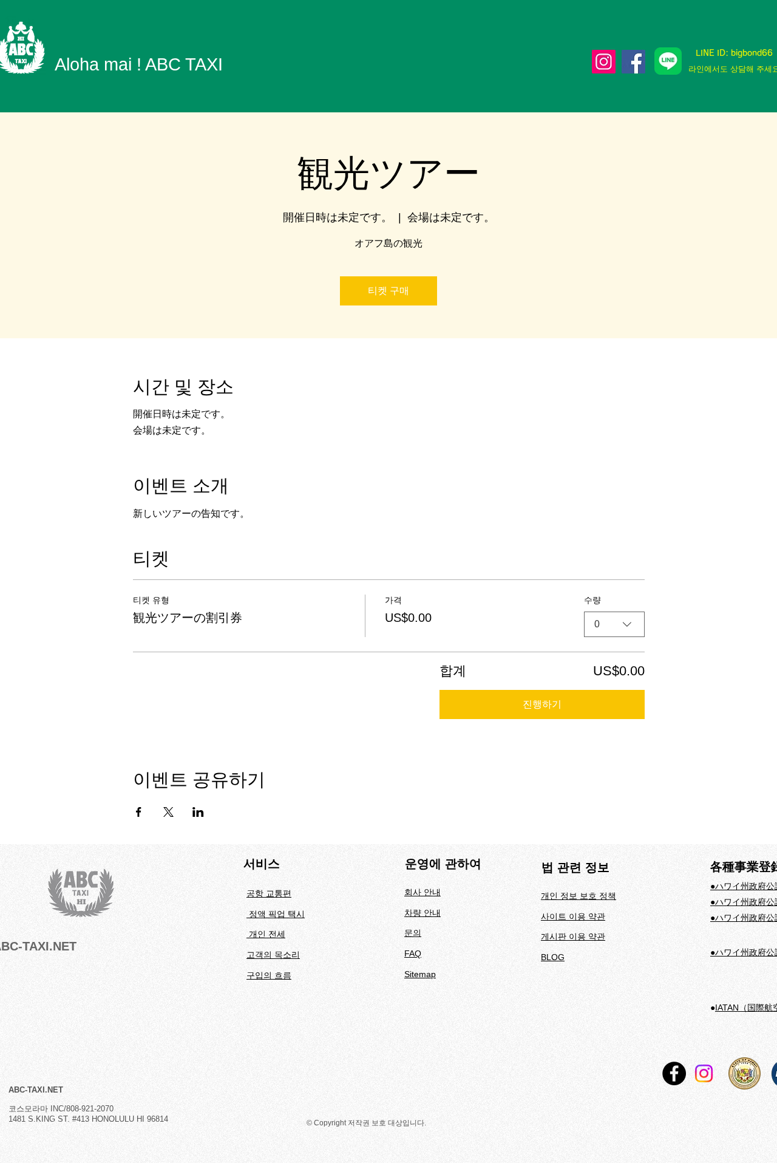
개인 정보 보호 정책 (578, 896)
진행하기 (542, 704)
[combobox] (614, 624)
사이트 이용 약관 (573, 916)
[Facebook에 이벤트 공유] (138, 812)
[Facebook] (633, 61)
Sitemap (420, 974)
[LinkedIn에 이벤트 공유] (198, 812)
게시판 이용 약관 (573, 936)
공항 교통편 (268, 893)
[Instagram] (604, 61)
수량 (592, 600)
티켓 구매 (388, 290)
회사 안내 (422, 892)
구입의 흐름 (268, 975)
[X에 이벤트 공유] (168, 812)
